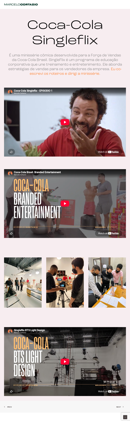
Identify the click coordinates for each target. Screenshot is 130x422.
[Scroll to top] (125, 417)
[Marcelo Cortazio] (21, 4)
